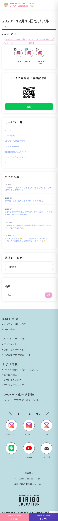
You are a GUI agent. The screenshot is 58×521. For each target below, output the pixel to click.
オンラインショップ (14, 385)
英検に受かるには (13, 379)
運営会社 (29, 472)
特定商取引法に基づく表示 (29, 478)
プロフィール (10, 344)
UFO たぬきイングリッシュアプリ (21, 369)
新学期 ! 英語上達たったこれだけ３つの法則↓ (24, 201)
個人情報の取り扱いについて (29, 484)
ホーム (8, 130)
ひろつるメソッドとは (15, 349)
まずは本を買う (12, 146)
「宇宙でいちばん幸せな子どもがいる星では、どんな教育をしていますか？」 (28, 188)
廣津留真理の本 (11, 374)
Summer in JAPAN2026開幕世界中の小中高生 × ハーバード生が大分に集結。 (28, 226)
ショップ (9, 162)
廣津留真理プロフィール (16, 151)
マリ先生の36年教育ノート (17, 157)
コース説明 (10, 135)
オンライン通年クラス (15, 141)
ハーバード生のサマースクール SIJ (21, 399)
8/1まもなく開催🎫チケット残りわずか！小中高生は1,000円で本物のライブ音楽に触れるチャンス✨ (27, 239)
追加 (29, 106)
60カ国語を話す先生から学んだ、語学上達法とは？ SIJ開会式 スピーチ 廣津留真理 (28, 213)
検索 (7, 286)
